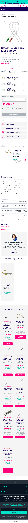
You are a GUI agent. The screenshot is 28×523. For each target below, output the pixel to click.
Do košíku (7, 343)
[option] (14, 156)
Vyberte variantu (14, 114)
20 (20, 100)
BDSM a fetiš (4, 14)
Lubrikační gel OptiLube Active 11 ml (12, 76)
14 (8, 100)
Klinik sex (12, 14)
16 (12, 100)
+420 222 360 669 (12, 247)
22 (24, 100)
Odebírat (14, 512)
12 (4, 100)
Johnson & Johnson (12, 68)
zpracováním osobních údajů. (17, 517)
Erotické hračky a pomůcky (13, 13)
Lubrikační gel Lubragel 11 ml (10, 82)
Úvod (2, 13)
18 (15, 100)
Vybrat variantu (20, 337)
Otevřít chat (14, 252)
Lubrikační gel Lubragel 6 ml (10, 89)
